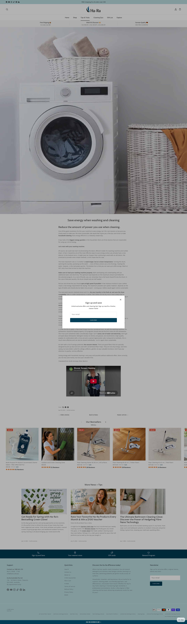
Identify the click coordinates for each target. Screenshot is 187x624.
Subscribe (93, 320)
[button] (93, 622)
